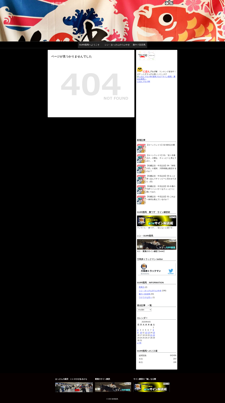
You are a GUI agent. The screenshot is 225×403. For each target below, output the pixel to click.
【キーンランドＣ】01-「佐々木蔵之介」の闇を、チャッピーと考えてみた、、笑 (161, 158)
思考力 (141, 287)
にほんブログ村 (143, 82)
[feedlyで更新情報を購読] (167, 3)
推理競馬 (58, 4)
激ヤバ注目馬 (139, 45)
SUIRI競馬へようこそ (90, 45)
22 (154, 335)
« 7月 (139, 343)
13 (149, 333)
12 (146, 333)
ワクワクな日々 (145, 297)
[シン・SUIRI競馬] (156, 249)
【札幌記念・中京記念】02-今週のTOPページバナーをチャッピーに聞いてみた (160, 189)
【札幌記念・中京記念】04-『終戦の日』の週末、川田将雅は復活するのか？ (161, 168)
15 (154, 333)
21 (151, 335)
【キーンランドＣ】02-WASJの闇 (160, 145)
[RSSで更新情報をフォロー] (171, 3)
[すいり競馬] (74, 392)
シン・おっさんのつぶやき (117, 45)
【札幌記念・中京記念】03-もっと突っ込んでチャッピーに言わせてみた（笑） (161, 179)
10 (141, 333)
